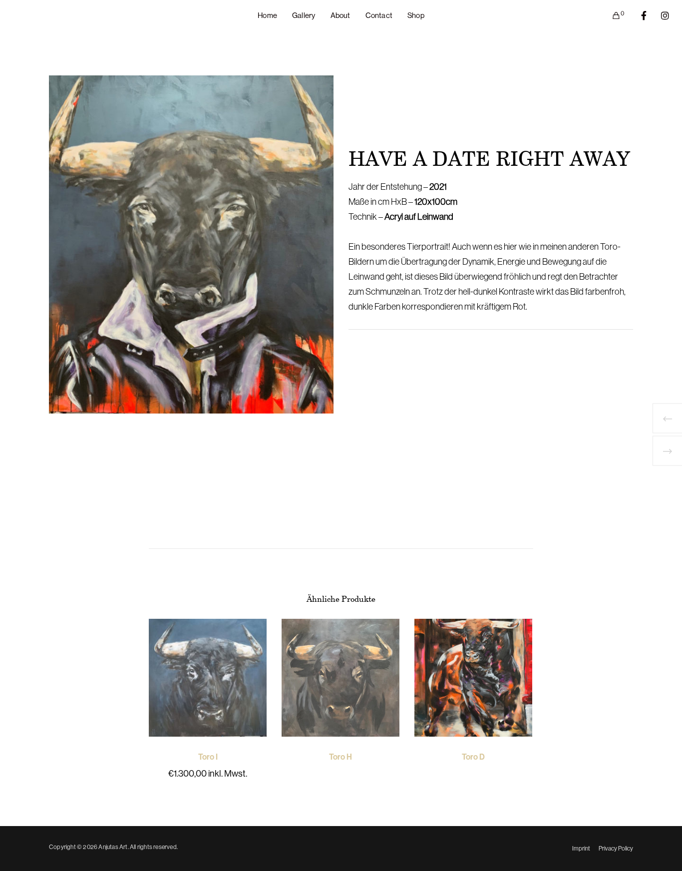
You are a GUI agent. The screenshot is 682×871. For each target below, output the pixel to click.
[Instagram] (659, 15)
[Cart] (610, 15)
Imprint (581, 848)
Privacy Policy (616, 848)
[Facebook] (637, 15)
